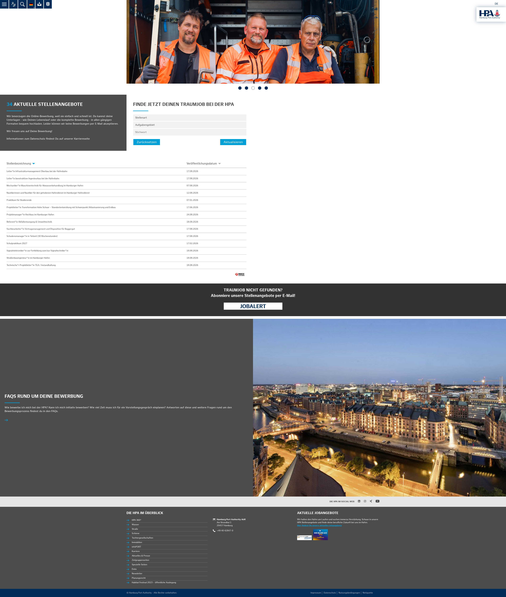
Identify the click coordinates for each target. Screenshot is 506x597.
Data (134, 569)
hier (93, 138)
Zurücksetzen (147, 142)
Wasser (135, 524)
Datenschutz (330, 593)
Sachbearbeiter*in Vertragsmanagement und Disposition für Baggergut (41, 229)
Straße (135, 529)
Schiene (135, 533)
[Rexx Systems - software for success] (239, 274)
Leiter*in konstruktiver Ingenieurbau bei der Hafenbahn (33, 178)
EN (502, 3)
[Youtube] (376, 502)
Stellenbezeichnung (19, 163)
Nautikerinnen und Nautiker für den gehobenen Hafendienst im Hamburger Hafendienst (48, 193)
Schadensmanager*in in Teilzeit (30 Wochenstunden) (32, 236)
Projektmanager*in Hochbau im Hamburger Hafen (30, 214)
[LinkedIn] (357, 502)
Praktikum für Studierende (19, 200)
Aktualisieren (233, 142)
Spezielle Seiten (139, 564)
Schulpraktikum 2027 (17, 243)
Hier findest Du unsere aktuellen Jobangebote (319, 525)
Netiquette (368, 593)
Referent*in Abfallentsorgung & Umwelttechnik (29, 222)
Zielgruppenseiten (140, 560)
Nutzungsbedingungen (349, 593)
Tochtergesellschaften (142, 538)
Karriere (136, 551)
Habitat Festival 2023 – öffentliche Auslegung (154, 582)
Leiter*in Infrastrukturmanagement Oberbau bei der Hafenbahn (37, 171)
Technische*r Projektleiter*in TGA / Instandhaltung (31, 265)
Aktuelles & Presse (141, 556)
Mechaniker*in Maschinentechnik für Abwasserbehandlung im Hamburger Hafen (45, 185)
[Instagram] (363, 502)
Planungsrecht (139, 578)
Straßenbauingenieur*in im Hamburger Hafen (28, 258)
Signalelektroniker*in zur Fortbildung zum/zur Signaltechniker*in (37, 251)
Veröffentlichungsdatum (202, 163)
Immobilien (137, 542)
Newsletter (137, 573)
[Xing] (369, 502)
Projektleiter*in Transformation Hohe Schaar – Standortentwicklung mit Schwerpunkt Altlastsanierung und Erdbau (61, 207)
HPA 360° (137, 520)
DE (496, 3)
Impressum (316, 593)
